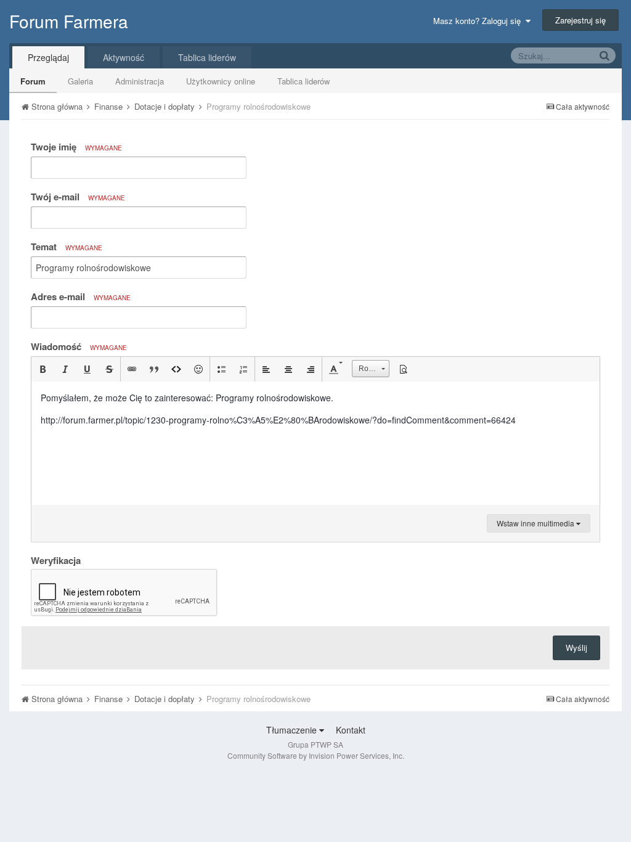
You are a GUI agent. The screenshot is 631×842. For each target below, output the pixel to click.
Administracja (139, 81)
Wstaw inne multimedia (536, 523)
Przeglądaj (48, 57)
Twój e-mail (78, 196)
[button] (42, 369)
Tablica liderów (303, 81)
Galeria (80, 81)
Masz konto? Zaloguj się (479, 21)
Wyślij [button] (576, 647)
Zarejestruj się (580, 20)
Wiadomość (79, 346)
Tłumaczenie (292, 730)
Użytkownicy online (220, 81)
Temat (66, 246)
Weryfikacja (56, 560)
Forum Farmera (68, 21)
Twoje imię (76, 146)
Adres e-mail (81, 296)
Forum (33, 81)
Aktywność (123, 57)
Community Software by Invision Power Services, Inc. (315, 755)
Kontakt (350, 730)
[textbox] (315, 443)
